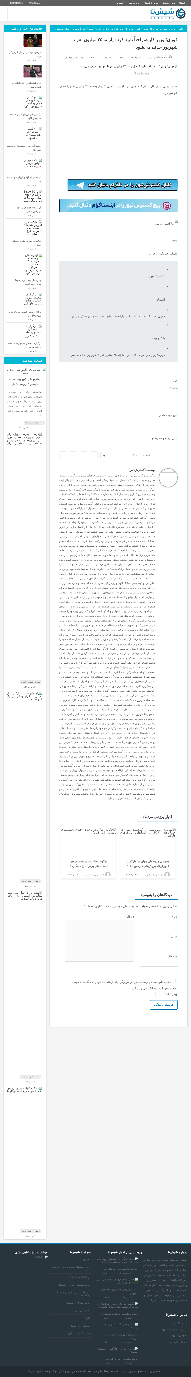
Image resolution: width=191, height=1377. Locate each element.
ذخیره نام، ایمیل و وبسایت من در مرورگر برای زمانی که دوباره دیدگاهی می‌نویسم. (120, 981)
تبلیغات (120, 2)
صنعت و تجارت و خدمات (34, 423)
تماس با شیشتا (151, 2)
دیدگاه (129, 916)
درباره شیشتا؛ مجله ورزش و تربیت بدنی (71, 1268)
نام (175, 916)
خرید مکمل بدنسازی (79, 1333)
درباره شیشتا (169, 2)
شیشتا (182, 2)
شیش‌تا (86, 1259)
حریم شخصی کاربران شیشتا (74, 1284)
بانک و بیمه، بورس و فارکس (76, 57)
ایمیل (173, 936)
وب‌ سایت (171, 956)
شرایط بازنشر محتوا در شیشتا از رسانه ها (72, 1294)
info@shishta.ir (16, 2)
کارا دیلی (85, 1318)
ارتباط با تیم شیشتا (80, 1277)
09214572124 (35, 2)
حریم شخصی (134, 2)
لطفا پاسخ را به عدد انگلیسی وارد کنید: (154, 988)
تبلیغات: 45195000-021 (173, 1330)
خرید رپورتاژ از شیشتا (78, 1302)
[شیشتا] (168, 13)
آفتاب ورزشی (82, 1310)
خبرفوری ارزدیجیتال (79, 1325)
